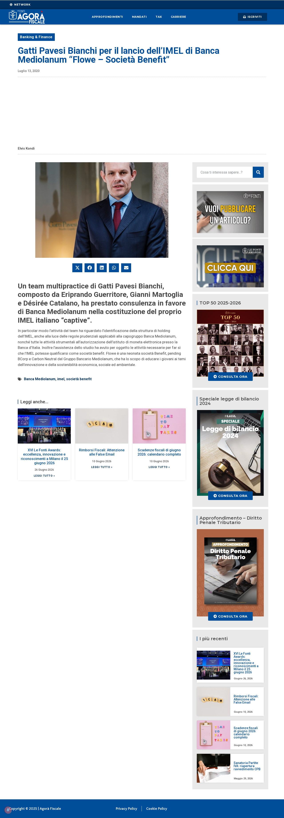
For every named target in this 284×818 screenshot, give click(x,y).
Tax (159, 16)
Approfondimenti (107, 16)
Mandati (139, 16)
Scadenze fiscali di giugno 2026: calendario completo (159, 452)
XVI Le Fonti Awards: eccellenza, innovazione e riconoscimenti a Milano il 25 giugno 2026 (44, 456)
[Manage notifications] (8, 810)
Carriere (178, 16)
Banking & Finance (36, 37)
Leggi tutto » (44, 475)
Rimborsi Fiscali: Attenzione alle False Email (101, 452)
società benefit (79, 379)
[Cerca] (258, 172)
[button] (77, 267)
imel (60, 379)
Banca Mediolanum (39, 379)
